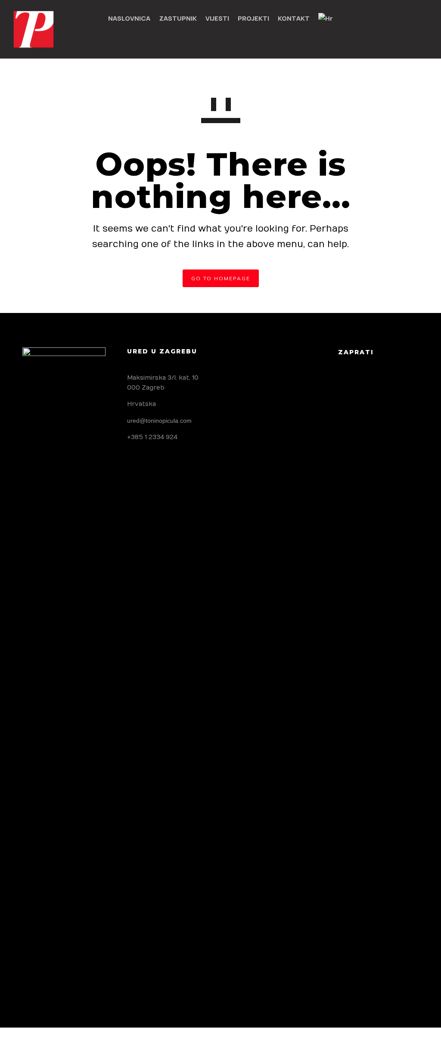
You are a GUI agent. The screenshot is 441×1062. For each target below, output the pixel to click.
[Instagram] (385, 384)
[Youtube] (406, 384)
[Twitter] (365, 384)
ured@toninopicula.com (159, 420)
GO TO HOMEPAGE (220, 278)
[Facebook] (345, 384)
